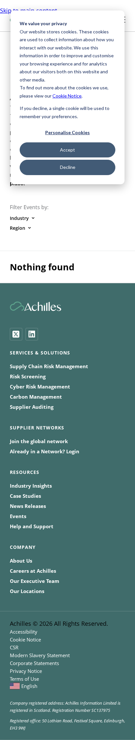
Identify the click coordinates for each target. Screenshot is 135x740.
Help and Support (31, 526)
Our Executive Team (34, 581)
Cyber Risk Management (40, 386)
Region (17, 228)
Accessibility (23, 631)
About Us (21, 560)
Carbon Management (36, 396)
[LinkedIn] (32, 334)
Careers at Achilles (33, 571)
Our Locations (27, 591)
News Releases (28, 506)
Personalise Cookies (67, 132)
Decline (67, 167)
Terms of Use (24, 679)
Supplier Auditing (31, 407)
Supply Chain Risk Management (49, 366)
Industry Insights (31, 485)
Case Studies (25, 496)
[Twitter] (16, 334)
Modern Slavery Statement (40, 655)
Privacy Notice (26, 671)
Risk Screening (28, 376)
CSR (14, 647)
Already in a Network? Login (44, 451)
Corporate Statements (34, 663)
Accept (67, 150)
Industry (19, 218)
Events (18, 516)
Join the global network (39, 441)
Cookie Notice (67, 96)
